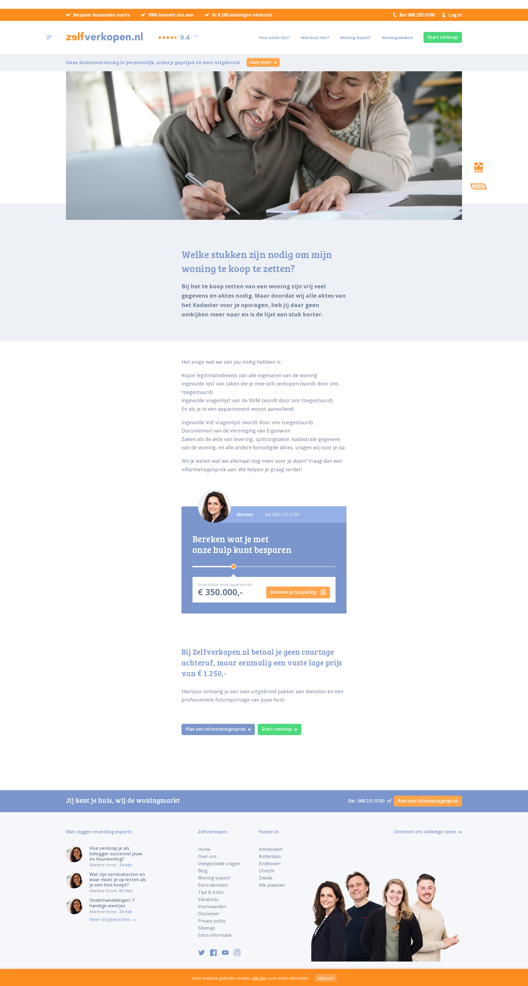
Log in (455, 15)
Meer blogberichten (110, 919)
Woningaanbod (397, 37)
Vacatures (208, 899)
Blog (203, 871)
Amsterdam (270, 849)
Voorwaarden (212, 906)
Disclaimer (208, 914)
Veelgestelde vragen (219, 864)
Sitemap (206, 928)
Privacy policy (212, 921)
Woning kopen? (355, 37)
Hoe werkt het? (274, 37)
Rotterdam (270, 856)
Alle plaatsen (272, 885)
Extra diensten (213, 885)
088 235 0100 (372, 801)
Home (204, 849)
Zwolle (265, 878)
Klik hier (259, 978)
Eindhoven (269, 864)
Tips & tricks (211, 892)
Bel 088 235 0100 (417, 14)
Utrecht (266, 871)
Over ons (207, 856)
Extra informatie (215, 935)
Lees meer (261, 62)
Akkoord (325, 978)
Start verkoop (443, 37)
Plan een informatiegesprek (216, 729)
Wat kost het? (315, 37)
